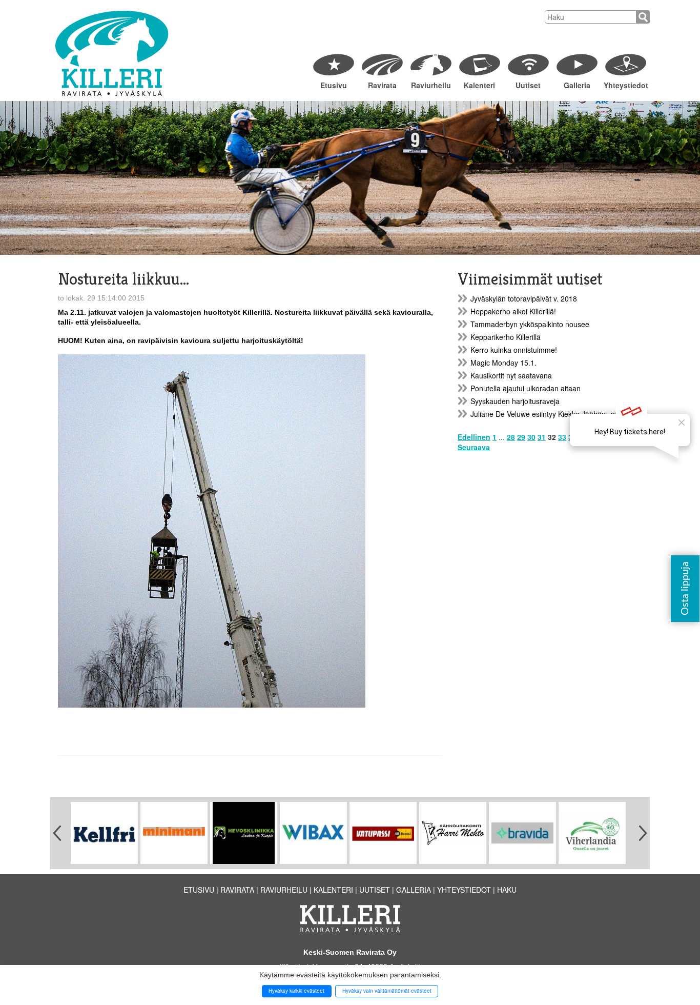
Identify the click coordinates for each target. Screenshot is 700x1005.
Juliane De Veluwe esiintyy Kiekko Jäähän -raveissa (553, 414)
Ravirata (382, 85)
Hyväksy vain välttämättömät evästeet (386, 990)
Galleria (577, 85)
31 (542, 437)
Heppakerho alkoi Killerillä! (513, 311)
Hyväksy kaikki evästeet (296, 990)
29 (521, 437)
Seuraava (474, 447)
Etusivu (333, 85)
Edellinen (474, 437)
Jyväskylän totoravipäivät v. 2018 (523, 298)
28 (511, 437)
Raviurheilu (431, 85)
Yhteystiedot (625, 85)
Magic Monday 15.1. (503, 362)
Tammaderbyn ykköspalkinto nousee (529, 324)
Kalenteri (479, 85)
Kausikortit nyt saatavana (511, 375)
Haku (507, 890)
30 (531, 437)
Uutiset (528, 85)
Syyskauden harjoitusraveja (515, 401)
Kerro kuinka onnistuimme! (513, 350)
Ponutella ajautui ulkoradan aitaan (525, 388)
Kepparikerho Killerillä (505, 337)
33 (562, 437)
